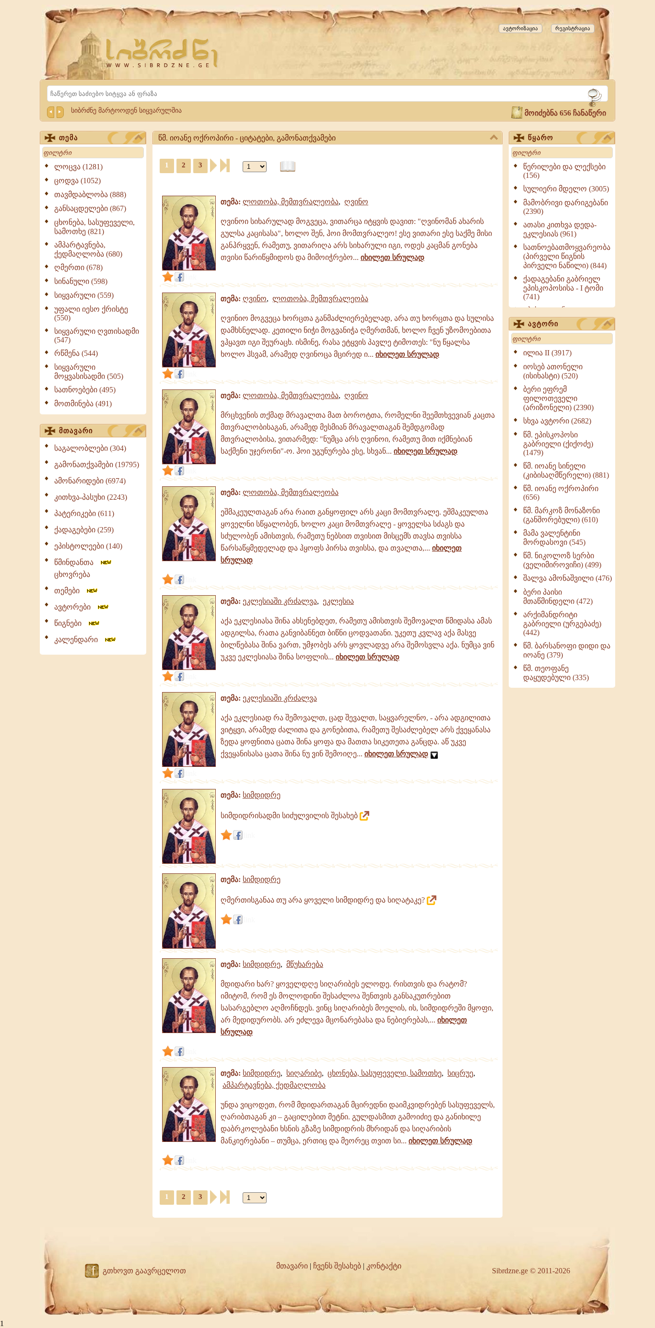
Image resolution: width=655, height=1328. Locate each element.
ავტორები (75, 607)
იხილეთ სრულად (392, 257)
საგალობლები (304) (90, 448)
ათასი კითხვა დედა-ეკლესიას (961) (560, 229)
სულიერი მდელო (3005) (566, 189)
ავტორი (543, 324)
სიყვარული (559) (84, 295)
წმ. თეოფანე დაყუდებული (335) (556, 673)
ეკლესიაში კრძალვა (280, 601)
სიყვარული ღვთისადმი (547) (96, 335)
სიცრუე (460, 1073)
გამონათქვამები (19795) (96, 464)
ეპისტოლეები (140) (88, 546)
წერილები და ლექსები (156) (564, 171)
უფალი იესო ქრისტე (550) (91, 313)
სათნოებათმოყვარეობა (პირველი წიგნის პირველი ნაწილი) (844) (566, 256)
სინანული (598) (80, 281)
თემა (68, 137)
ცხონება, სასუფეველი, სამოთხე (385, 1073)
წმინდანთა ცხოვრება (76, 568)
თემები (69, 591)
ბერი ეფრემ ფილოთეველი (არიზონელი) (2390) (558, 398)
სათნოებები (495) (85, 390)
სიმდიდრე (262, 795)
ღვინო (356, 202)
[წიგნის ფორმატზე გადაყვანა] (287, 166)
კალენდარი (79, 639)
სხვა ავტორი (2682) (557, 421)
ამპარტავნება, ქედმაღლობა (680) (88, 249)
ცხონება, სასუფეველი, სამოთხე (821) (94, 226)
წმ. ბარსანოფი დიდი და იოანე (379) (566, 650)
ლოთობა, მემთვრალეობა (291, 202)
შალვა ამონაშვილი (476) (567, 578)
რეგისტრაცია (572, 28)
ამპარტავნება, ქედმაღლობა (274, 1085)
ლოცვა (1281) (78, 167)
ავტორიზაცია (520, 28)
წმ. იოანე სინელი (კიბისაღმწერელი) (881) (566, 470)
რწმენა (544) (76, 353)
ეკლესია (338, 601)
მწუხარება (304, 964)
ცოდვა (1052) (77, 180)
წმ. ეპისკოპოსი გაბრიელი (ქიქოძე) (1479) (558, 444)
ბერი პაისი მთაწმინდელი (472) (558, 596)
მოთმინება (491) (83, 404)
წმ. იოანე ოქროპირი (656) (560, 492)
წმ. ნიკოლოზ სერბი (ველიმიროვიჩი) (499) (562, 560)
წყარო (540, 137)
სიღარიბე (304, 1073)
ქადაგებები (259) (84, 530)
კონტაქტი (383, 1266)
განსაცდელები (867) (90, 208)
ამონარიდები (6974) (90, 481)
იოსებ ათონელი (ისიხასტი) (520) (553, 371)
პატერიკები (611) (84, 513)
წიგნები (70, 623)
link (191, 277)
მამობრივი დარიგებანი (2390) (565, 207)
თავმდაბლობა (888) (90, 194)
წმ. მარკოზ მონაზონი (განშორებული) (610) (561, 515)
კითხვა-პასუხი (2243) (90, 497)
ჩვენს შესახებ (337, 1266)
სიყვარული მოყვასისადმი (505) (88, 371)
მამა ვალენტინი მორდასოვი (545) (554, 537)
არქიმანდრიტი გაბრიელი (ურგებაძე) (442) (562, 623)
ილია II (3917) (547, 353)
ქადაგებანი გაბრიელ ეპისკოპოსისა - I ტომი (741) (563, 288)
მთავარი (76, 431)
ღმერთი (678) (78, 267)
